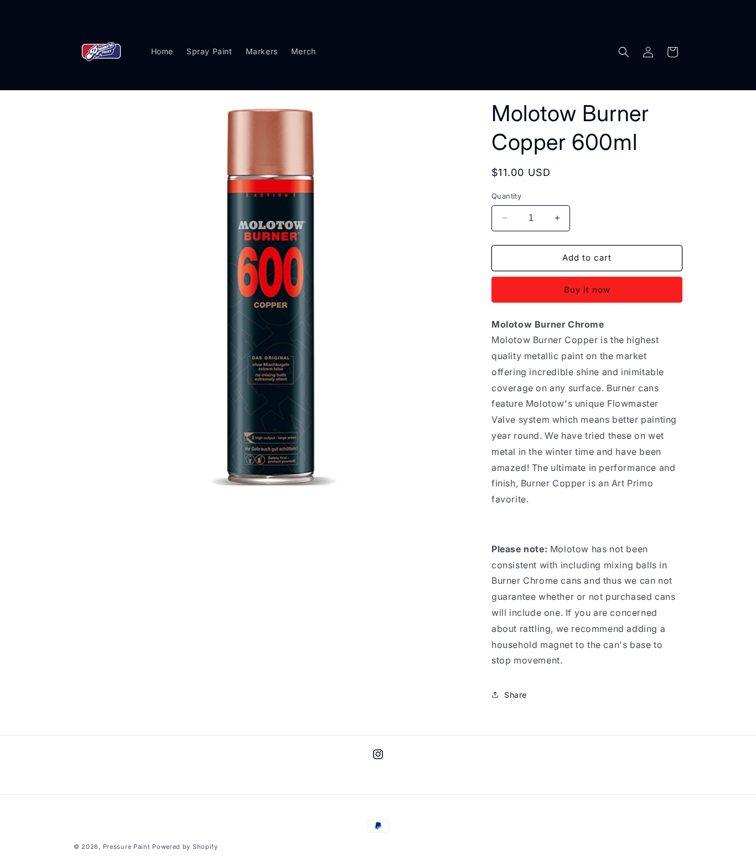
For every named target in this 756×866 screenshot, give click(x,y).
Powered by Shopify (185, 847)
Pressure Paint (128, 847)
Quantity (506, 195)
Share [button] (515, 694)
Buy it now (587, 289)
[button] (624, 52)
